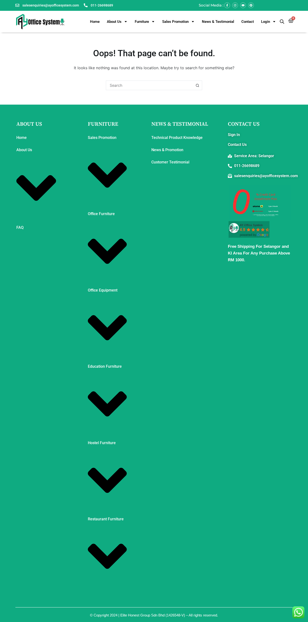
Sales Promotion (175, 21)
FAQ (20, 227)
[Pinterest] (251, 5)
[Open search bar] (282, 21)
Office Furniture (101, 213)
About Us (114, 21)
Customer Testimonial (170, 162)
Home (95, 21)
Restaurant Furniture (106, 519)
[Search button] (197, 85)
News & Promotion (167, 150)
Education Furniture (105, 366)
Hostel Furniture (102, 443)
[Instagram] (235, 5)
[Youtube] (243, 5)
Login (265, 21)
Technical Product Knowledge (177, 137)
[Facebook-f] (227, 5)
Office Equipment (102, 290)
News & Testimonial (218, 21)
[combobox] (149, 85)
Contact (247, 21)
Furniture (142, 21)
